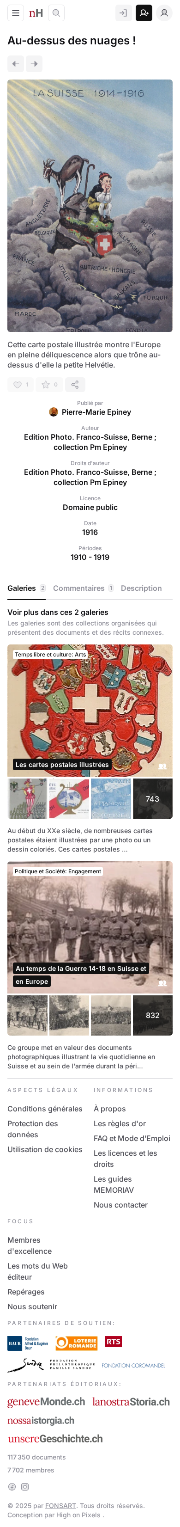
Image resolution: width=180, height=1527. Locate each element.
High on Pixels (79, 1515)
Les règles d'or (120, 1123)
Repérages (26, 1291)
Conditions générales (45, 1108)
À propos (110, 1108)
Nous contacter (121, 1204)
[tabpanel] (90, 839)
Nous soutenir (32, 1306)
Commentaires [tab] (82, 588)
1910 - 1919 (90, 557)
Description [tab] (141, 588)
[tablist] (90, 588)
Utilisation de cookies (45, 1149)
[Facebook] (12, 1486)
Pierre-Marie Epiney (96, 412)
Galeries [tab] (25, 588)
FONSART (60, 1505)
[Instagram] (25, 1486)
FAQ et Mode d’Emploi (132, 1138)
